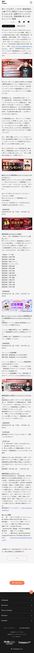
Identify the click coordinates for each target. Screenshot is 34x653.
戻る (17, 558)
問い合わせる (17, 583)
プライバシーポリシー (9, 628)
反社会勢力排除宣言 (25, 628)
